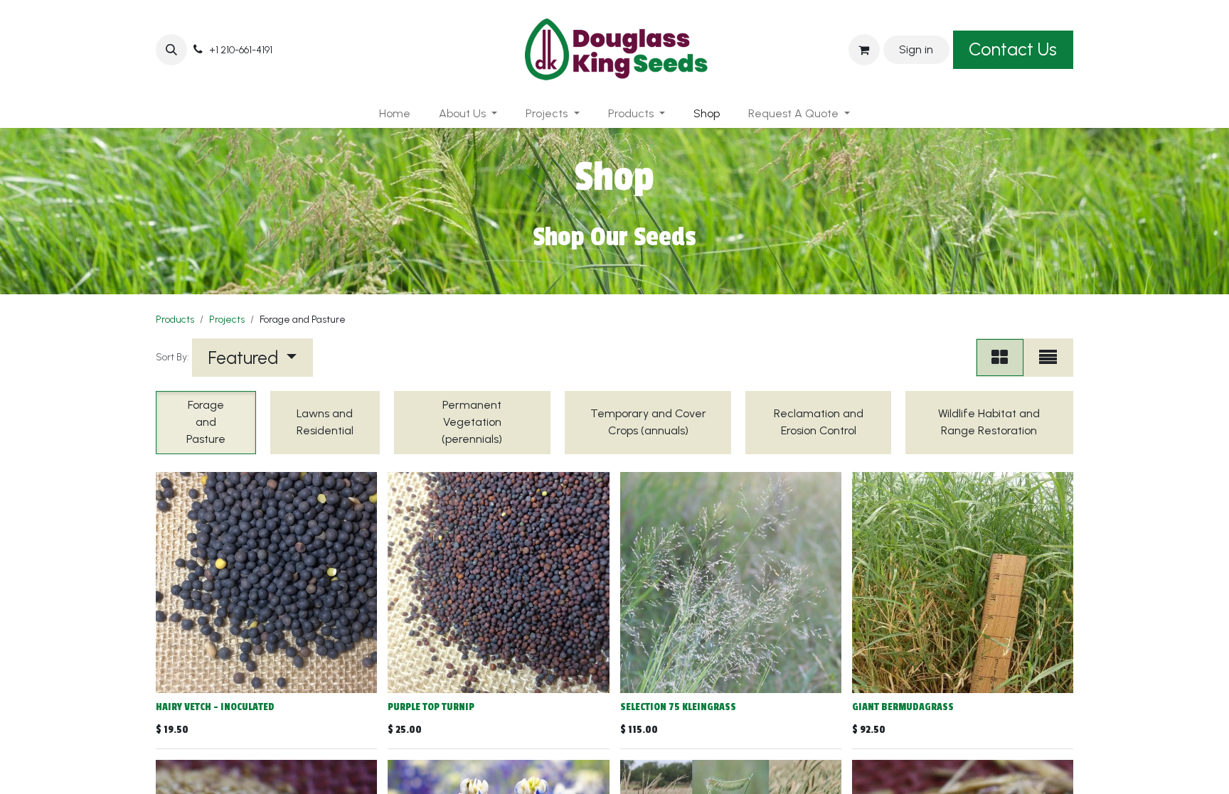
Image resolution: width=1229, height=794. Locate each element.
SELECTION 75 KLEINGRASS (678, 707)
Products (175, 319)
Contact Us (1013, 49)
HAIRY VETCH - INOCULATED (215, 707)
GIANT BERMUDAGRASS (903, 707)
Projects (227, 319)
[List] (1048, 357)
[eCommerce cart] (864, 49)
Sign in (916, 49)
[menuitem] (394, 114)
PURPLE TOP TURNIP (431, 707)
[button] (171, 49)
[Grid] (1000, 357)
